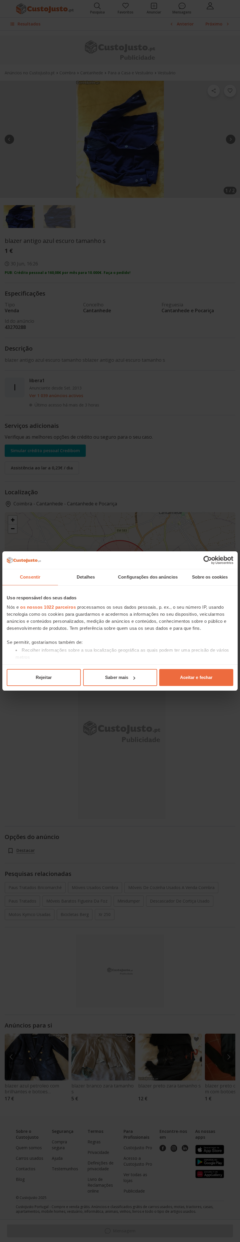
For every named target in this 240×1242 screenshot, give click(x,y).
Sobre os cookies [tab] (210, 576)
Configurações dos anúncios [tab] (148, 576)
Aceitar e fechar (196, 677)
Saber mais (116, 677)
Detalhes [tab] (86, 576)
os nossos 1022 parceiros (48, 607)
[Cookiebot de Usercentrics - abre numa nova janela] (207, 560)
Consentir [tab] (30, 576)
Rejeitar (44, 677)
